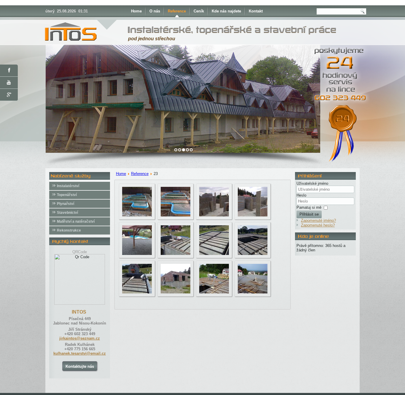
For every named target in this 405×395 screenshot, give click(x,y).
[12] (252, 292)
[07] (214, 253)
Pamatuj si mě (308, 207)
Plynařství (65, 204)
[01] (137, 215)
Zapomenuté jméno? (318, 220)
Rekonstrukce (69, 230)
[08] (252, 253)
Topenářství (67, 195)
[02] (175, 215)
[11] (214, 292)
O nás (154, 11)
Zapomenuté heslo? (318, 225)
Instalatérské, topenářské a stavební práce (231, 29)
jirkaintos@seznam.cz (79, 338)
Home (136, 11)
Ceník (199, 11)
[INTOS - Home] (70, 42)
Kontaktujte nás (80, 366)
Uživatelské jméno (312, 183)
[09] (137, 292)
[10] (175, 292)
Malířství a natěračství (76, 221)
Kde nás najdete (226, 11)
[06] (175, 253)
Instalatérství (68, 186)
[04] (252, 215)
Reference (177, 11)
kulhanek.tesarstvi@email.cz (79, 353)
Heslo (301, 195)
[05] (137, 253)
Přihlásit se (309, 214)
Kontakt (256, 11)
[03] (214, 215)
